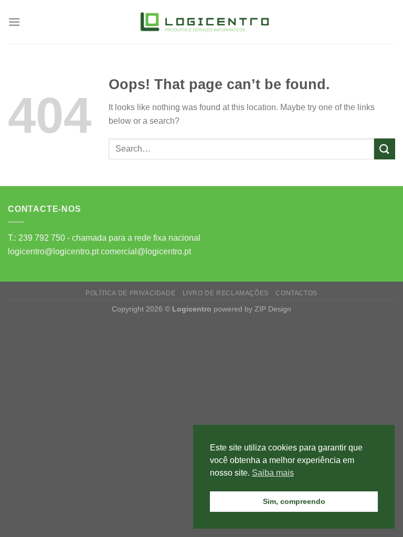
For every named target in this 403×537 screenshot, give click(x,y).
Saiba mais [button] (273, 472)
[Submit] (384, 148)
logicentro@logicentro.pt (53, 251)
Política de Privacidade (130, 293)
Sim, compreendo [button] (294, 501)
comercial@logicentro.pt (146, 251)
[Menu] (14, 22)
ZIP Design (272, 309)
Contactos (296, 293)
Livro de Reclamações (226, 293)
